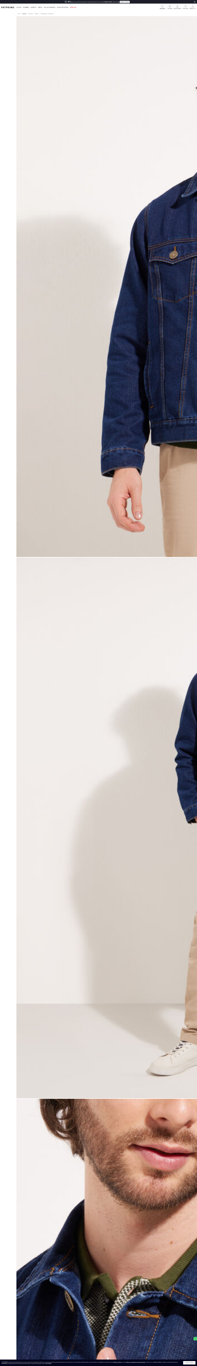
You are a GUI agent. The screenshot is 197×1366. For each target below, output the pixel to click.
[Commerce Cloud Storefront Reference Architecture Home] (7, 7)
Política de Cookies (117, 1362)
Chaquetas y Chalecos (46, 14)
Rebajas (73, 7)
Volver (24, 14)
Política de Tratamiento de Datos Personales (135, 1362)
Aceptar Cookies (189, 1362)
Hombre (26, 7)
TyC (118, 2)
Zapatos (33, 7)
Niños (40, 7)
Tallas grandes (49, 7)
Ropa (36, 14)
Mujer (19, 7)
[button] (170, 7)
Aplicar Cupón (124, 2)
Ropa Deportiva (62, 7)
